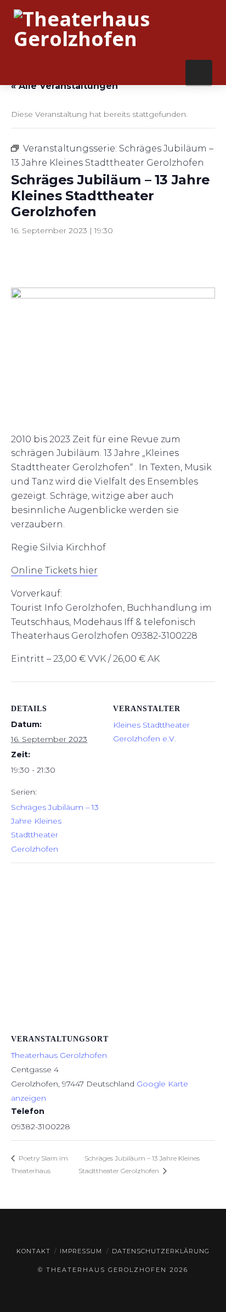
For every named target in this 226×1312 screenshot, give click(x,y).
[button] (198, 72)
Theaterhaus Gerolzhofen (59, 1055)
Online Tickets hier (54, 570)
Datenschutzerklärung (161, 1251)
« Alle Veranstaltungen (64, 86)
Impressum (81, 1251)
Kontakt (33, 1251)
